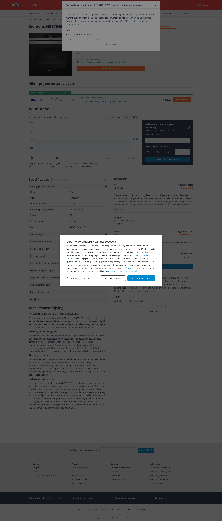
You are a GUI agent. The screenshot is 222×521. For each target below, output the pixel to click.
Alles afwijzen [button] (113, 278)
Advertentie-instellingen (136, 268)
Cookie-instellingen (115, 271)
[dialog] (111, 260)
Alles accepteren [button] (141, 278)
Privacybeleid (131, 271)
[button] (78, 278)
